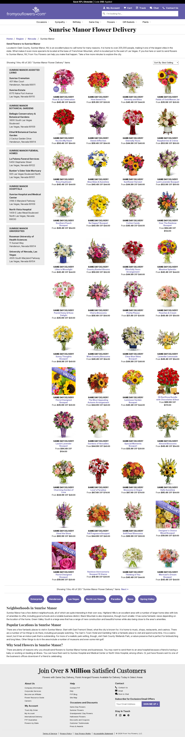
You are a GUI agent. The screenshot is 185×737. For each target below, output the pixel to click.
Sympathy (60, 22)
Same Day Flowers (77, 707)
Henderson (55, 599)
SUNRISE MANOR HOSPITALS (18, 187)
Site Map (73, 698)
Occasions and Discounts (84, 702)
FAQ (71, 691)
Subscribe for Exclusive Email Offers (135, 699)
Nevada (32, 38)
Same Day (94, 22)
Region (20, 38)
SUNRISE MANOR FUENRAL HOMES (23, 152)
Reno (130, 599)
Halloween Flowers (78, 717)
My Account (31, 705)
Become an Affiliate (33, 694)
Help (72, 683)
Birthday (77, 22)
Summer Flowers (77, 710)
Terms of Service (50, 734)
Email (120, 691)
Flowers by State (32, 723)
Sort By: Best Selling (163, 62)
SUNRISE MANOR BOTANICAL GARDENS (21, 107)
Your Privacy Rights (83, 734)
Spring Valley (147, 599)
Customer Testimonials (79, 723)
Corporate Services (33, 691)
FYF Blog (73, 694)
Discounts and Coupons (80, 720)
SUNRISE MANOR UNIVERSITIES (18, 229)
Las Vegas (73, 599)
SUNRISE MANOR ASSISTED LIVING (24, 71)
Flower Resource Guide (34, 698)
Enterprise (36, 599)
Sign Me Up (149, 704)
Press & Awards (76, 726)
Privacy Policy (66, 734)
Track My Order (31, 710)
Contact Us (123, 688)
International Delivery (33, 717)
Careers (28, 701)
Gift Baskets (128, 22)
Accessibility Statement (103, 734)
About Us (30, 683)
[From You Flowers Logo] (26, 11)
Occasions (41, 22)
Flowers (111, 22)
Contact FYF (75, 688)
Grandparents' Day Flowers (81, 713)
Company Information (33, 688)
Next (123, 589)
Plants (145, 22)
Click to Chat (123, 694)
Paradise (116, 599)
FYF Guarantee (31, 720)
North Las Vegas (95, 599)
